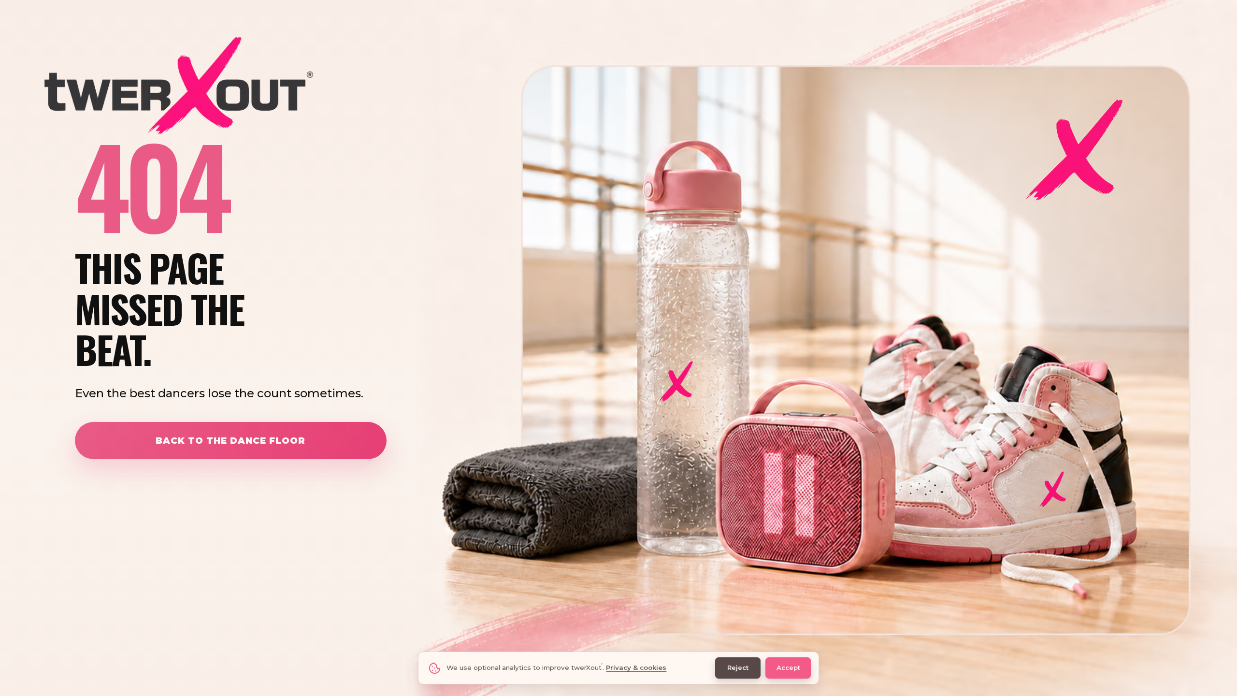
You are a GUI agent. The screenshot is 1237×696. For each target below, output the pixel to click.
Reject (737, 667)
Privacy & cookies (636, 667)
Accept (788, 667)
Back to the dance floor (230, 440)
